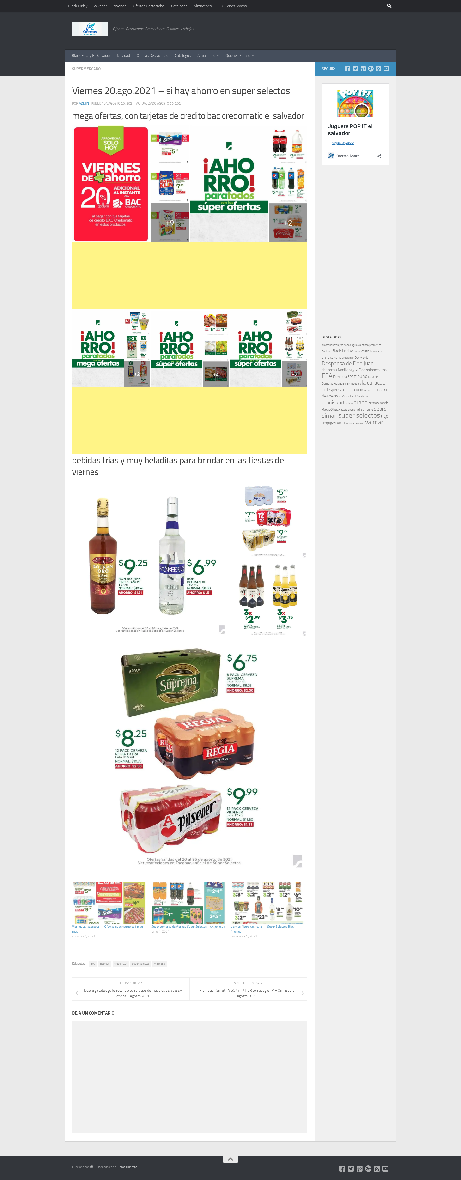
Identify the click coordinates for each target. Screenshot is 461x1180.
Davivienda (361, 357)
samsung (367, 409)
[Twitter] (355, 69)
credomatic (120, 963)
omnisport (333, 402)
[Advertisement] (365, 30)
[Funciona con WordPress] (91, 1166)
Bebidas (105, 963)
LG (374, 390)
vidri (341, 423)
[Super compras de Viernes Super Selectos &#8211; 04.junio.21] (188, 903)
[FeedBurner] (378, 69)
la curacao (374, 382)
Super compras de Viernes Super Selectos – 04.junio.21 (188, 927)
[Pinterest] (363, 69)
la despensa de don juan (342, 389)
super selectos (141, 963)
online (349, 403)
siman (330, 415)
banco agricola (352, 345)
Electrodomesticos (373, 370)
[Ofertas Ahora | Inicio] (90, 29)
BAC (93, 963)
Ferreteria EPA (343, 377)
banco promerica (371, 345)
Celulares (377, 351)
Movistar (347, 396)
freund (360, 376)
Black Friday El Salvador (87, 6)
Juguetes (356, 383)
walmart (374, 422)
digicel (354, 370)
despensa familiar (336, 369)
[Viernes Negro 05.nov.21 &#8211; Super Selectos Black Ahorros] (267, 903)
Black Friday (342, 351)
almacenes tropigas (332, 345)
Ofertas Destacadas (148, 6)
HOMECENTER (342, 383)
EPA (327, 375)
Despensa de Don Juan (348, 363)
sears (380, 409)
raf (358, 409)
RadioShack (331, 409)
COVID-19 (335, 357)
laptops (368, 390)
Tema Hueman (127, 1167)
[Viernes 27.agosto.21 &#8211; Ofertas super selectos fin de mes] (109, 903)
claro (325, 357)
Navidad (119, 6)
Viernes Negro (354, 423)
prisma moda (378, 403)
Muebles (361, 396)
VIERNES (159, 963)
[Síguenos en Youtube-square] (386, 69)
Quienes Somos (234, 6)
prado (360, 402)
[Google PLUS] (371, 69)
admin (84, 104)
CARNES (366, 351)
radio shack (348, 409)
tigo (384, 416)
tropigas (329, 423)
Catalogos (179, 6)
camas (357, 351)
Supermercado (86, 68)
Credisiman (348, 357)
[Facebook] (348, 69)
